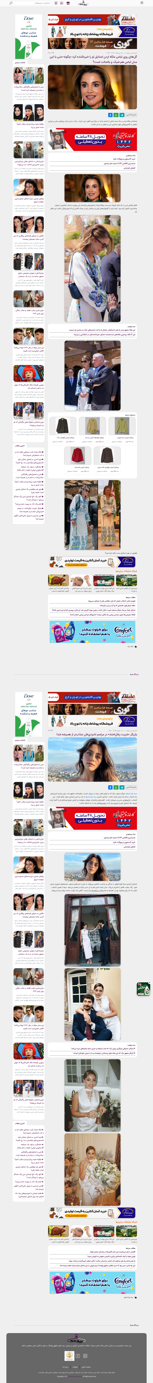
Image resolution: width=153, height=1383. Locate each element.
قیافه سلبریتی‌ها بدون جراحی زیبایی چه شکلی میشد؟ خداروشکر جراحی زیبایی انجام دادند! (102, 614)
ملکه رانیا (130, 646)
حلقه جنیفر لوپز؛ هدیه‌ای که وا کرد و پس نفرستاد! (117, 605)
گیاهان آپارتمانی (129, 168)
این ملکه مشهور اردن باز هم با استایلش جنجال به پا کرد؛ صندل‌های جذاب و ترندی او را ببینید (102, 330)
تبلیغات (75, 1367)
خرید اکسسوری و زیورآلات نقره (124, 159)
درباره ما (65, 1367)
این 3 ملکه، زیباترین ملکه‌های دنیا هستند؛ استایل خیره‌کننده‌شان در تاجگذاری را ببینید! (104, 334)
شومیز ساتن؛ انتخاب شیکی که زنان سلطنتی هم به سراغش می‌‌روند (111, 601)
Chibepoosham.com (75, 1376)
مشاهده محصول (117, 441)
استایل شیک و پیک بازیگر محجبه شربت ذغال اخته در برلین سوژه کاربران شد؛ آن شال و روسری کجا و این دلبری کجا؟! (93, 610)
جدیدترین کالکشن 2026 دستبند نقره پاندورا (119, 163)
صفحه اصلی (86, 1367)
